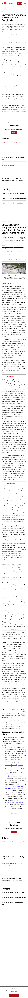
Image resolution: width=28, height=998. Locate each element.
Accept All (14, 995)
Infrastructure (6, 221)
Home (3, 11)
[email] (19, 42)
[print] (25, 42)
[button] (3, 3)
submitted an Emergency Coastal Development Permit (15, 774)
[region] (14, 992)
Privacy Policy (14, 991)
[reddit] (16, 42)
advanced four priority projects (14, 765)
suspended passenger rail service (14, 802)
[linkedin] (11, 42)
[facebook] (9, 42)
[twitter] (14, 42)
